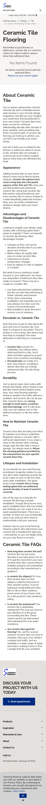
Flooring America (9, 21)
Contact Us (8, 747)
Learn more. (19, 791)
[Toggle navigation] (40, 10)
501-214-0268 (9, 10)
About (6, 741)
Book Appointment (20, 701)
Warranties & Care (12, 734)
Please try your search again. (23, 75)
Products (7, 721)
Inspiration (8, 728)
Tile (32, 21)
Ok (23, 796)
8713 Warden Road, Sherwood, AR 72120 (19, 761)
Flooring (23, 21)
